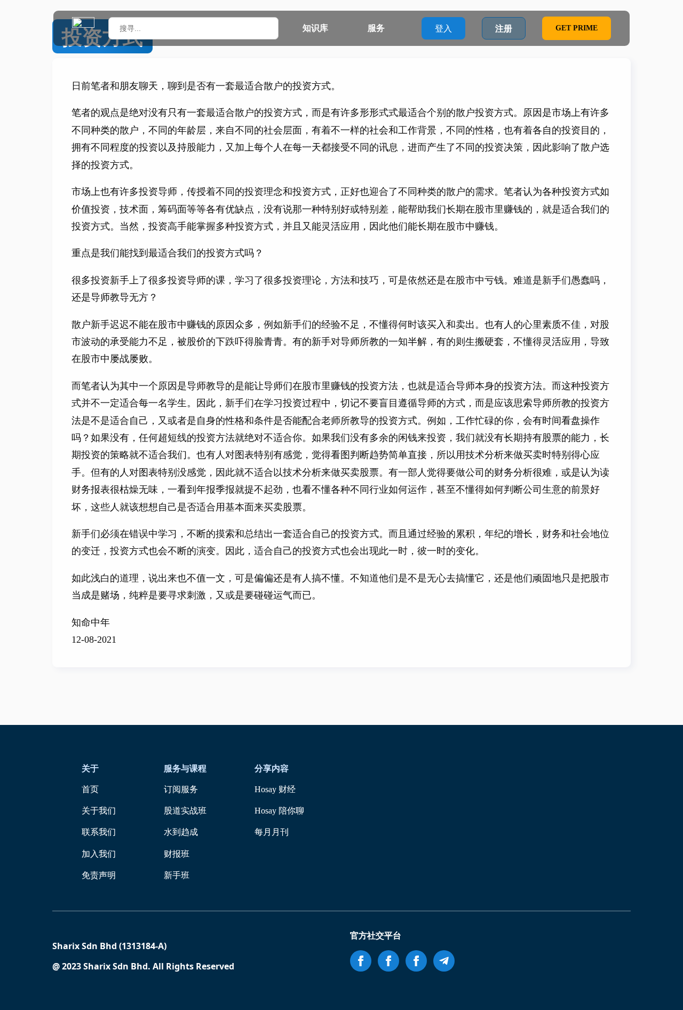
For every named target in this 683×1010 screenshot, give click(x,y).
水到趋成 (181, 832)
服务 (376, 28)
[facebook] (360, 961)
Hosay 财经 (275, 789)
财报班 (176, 853)
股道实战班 (185, 810)
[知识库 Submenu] (338, 28)
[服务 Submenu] (395, 28)
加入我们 (99, 853)
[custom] (444, 961)
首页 (90, 789)
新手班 (176, 875)
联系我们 (99, 832)
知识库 (315, 28)
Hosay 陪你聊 (279, 810)
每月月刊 (272, 832)
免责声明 (99, 875)
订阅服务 (181, 789)
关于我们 (99, 810)
